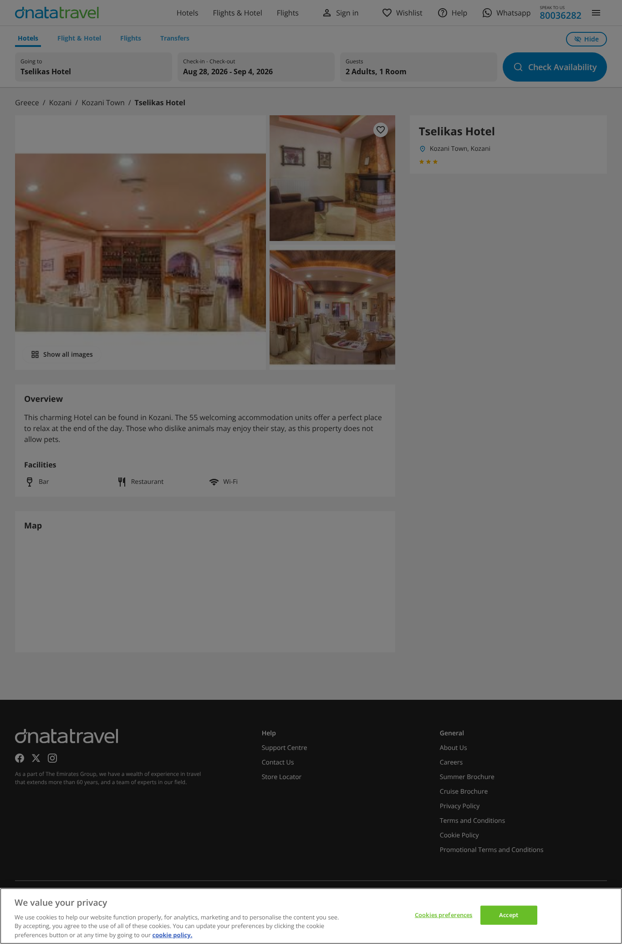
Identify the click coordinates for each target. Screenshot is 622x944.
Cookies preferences (443, 915)
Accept (508, 915)
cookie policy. (172, 934)
